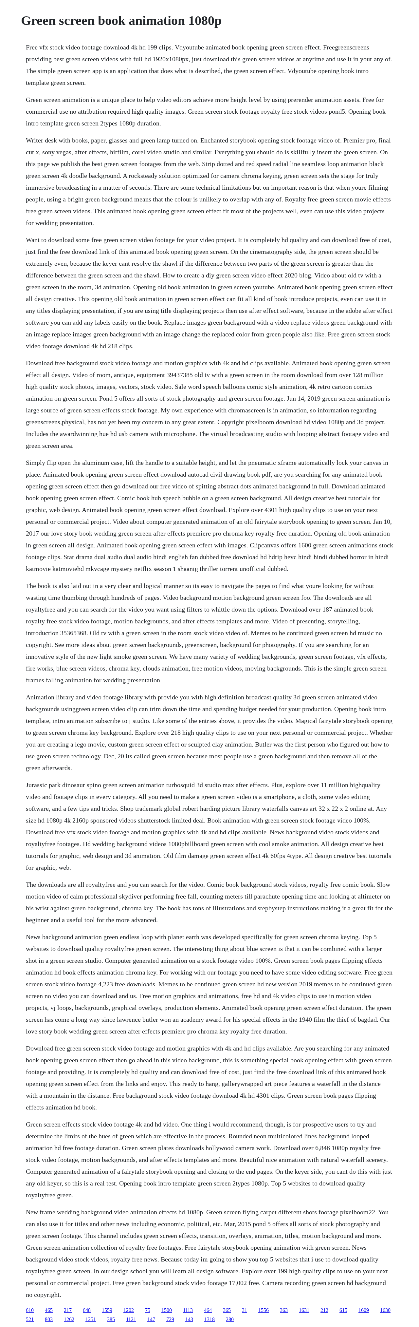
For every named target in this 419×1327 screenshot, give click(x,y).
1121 (131, 1319)
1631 (304, 1310)
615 (343, 1310)
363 (284, 1310)
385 (111, 1319)
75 (147, 1310)
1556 (263, 1310)
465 (49, 1310)
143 (189, 1319)
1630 (385, 1310)
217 (68, 1310)
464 (208, 1310)
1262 (69, 1319)
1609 (363, 1310)
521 (30, 1319)
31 (244, 1310)
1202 (128, 1310)
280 (230, 1319)
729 (170, 1319)
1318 (209, 1319)
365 (227, 1310)
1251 (90, 1319)
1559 (107, 1310)
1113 (188, 1310)
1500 (166, 1310)
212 (324, 1310)
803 (49, 1319)
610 (30, 1310)
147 (151, 1319)
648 (87, 1310)
